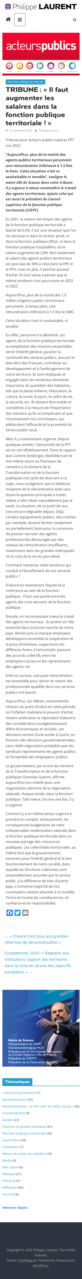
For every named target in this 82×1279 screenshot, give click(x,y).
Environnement (13, 1113)
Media (7, 1160)
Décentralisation (14, 1099)
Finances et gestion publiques (24, 1126)
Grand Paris (11, 1140)
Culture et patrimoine (18, 1093)
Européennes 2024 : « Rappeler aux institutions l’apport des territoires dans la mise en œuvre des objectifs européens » (38, 962)
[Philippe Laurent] (8, 19)
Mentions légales (15, 1207)
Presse (7, 1181)
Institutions (10, 1147)
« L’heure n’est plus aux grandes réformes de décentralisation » (36, 939)
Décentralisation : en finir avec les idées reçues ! (37, 1106)
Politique (8, 1174)
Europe (7, 1120)
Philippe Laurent (48, 130)
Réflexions (9, 1187)
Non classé (10, 1167)
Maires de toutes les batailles (23, 1154)
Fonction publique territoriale (25, 82)
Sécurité (8, 1194)
